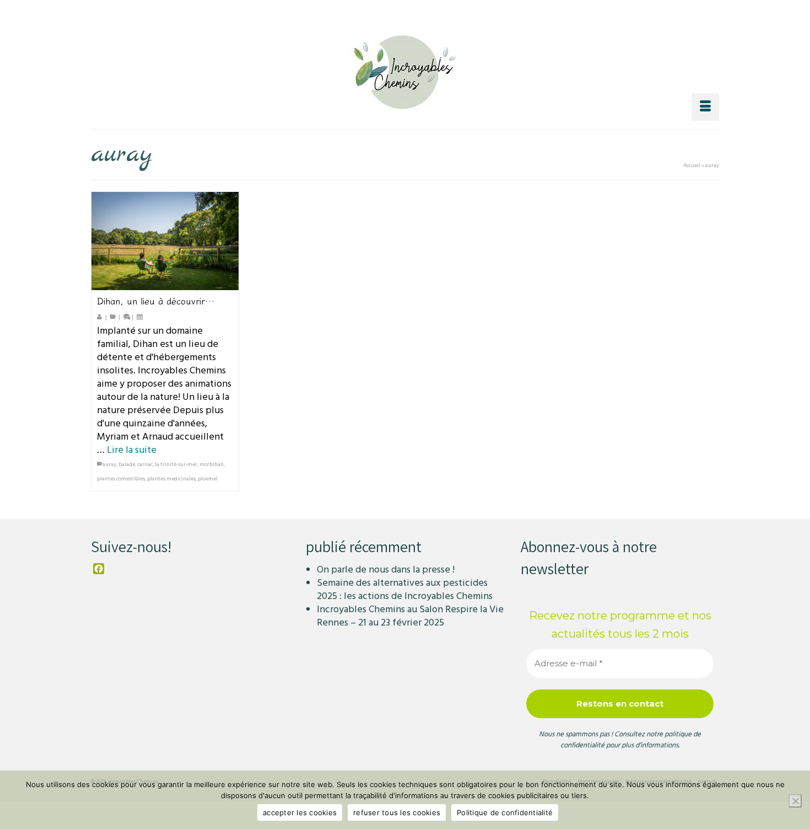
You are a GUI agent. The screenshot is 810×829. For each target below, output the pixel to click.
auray (109, 464)
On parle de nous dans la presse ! (386, 569)
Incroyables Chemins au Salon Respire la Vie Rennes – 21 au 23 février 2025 (410, 615)
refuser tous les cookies (396, 812)
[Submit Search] (599, 9)
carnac (145, 464)
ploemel (208, 479)
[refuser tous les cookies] (795, 800)
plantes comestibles (121, 479)
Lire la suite (131, 450)
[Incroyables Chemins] (405, 69)
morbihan (211, 464)
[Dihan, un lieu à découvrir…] (165, 241)
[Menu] (705, 107)
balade (126, 464)
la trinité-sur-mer (176, 464)
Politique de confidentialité (505, 812)
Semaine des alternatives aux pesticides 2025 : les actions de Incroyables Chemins (405, 589)
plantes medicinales (171, 479)
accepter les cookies (300, 812)
